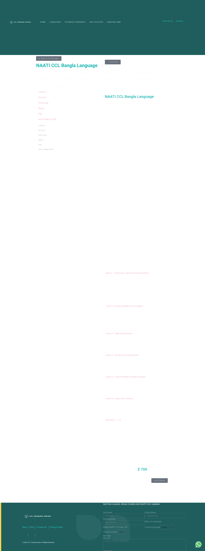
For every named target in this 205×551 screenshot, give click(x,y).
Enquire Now (114, 22)
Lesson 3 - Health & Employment (119, 334)
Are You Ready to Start (47, 120)
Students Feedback (75, 22)
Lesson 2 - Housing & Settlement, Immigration (124, 306)
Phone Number (109, 519)
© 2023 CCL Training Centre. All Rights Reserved (38, 543)
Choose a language (152, 528)
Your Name (107, 513)
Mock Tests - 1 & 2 (113, 420)
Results (41, 109)
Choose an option (110, 532)
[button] (136, 273)
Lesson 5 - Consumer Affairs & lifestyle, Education (126, 377)
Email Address (150, 513)
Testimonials (43, 103)
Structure (42, 98)
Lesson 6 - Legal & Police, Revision (119, 399)
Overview (42, 92)
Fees (40, 114)
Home (43, 22)
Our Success (96, 22)
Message (106, 538)
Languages (55, 22)
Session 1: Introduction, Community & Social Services (127, 273)
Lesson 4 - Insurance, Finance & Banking (122, 355)
